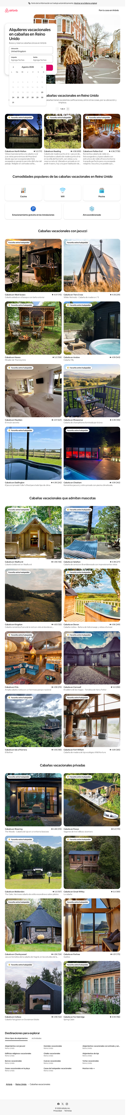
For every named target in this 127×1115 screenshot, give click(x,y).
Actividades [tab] (36, 1038)
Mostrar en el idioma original (85, 3)
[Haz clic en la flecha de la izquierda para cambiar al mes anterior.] (13, 67)
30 (42, 97)
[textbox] (20, 60)
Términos (68, 1111)
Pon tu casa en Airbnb (109, 10)
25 (18, 97)
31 (13, 102)
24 (13, 97)
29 (37, 97)
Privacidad (57, 1111)
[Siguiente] (68, 109)
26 (23, 97)
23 (42, 92)
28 (32, 97)
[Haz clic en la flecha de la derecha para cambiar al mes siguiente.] (42, 67)
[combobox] (31, 51)
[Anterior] (57, 109)
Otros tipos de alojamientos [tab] (16, 1038)
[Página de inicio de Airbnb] (11, 10)
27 (28, 97)
